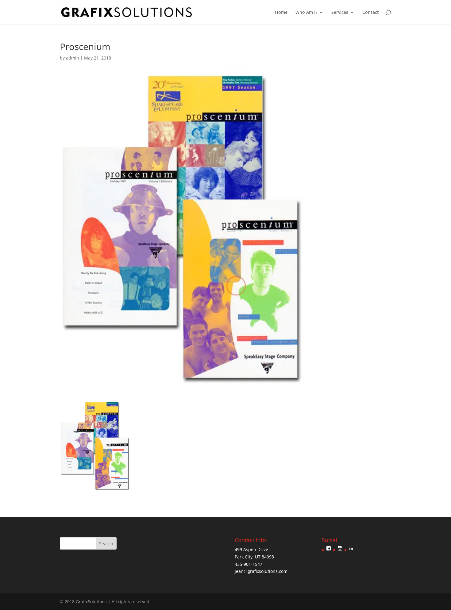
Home (281, 12)
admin (72, 58)
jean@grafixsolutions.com (261, 571)
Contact (370, 12)
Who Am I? (306, 12)
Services (339, 12)
